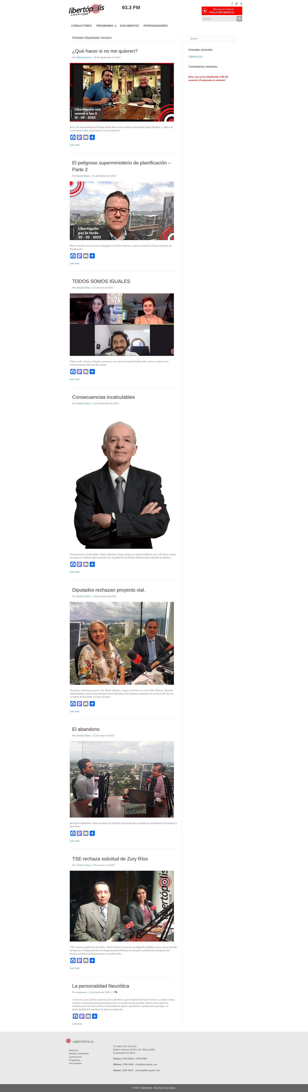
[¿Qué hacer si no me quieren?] (122, 92)
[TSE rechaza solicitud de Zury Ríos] (122, 906)
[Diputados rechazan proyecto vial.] (122, 643)
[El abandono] (122, 779)
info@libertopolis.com (146, 1064)
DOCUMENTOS (129, 25)
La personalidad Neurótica (100, 986)
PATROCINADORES (156, 25)
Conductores (75, 1057)
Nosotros (73, 1050)
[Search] (239, 19)
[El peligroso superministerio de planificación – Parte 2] (122, 210)
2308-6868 (127, 1064)
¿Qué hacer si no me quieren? (105, 51)
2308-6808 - (128, 1070)
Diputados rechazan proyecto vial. (108, 590)
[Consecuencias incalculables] (122, 478)
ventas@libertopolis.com (147, 1070)
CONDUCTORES (81, 25)
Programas (74, 1060)
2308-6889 (141, 1058)
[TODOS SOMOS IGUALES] (122, 324)
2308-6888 (127, 1058)
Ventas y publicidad (79, 1053)
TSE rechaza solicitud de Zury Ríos (110, 858)
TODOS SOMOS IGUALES (101, 281)
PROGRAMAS (104, 25)
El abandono (86, 729)
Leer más (74, 145)
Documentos (75, 1063)
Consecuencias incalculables (103, 397)
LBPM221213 (195, 56)
